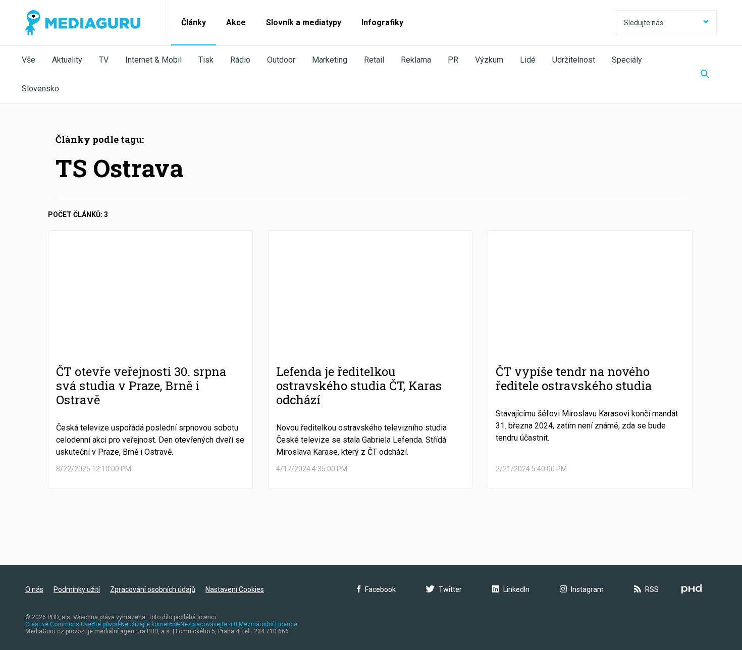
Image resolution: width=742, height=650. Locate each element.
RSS (652, 589)
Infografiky (382, 22)
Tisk (206, 60)
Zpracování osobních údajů (152, 589)
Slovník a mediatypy (303, 22)
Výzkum (489, 60)
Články (193, 22)
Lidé (528, 60)
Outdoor (281, 60)
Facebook (380, 589)
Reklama (416, 60)
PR (453, 60)
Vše (28, 60)
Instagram (587, 589)
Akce (236, 22)
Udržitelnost (573, 60)
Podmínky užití (77, 589)
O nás (34, 589)
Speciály (627, 60)
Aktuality (67, 60)
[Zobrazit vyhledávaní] (705, 74)
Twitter (450, 589)
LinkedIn (516, 589)
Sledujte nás (643, 23)
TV (104, 60)
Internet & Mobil (153, 60)
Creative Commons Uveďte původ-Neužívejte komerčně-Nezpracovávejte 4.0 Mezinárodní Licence (161, 624)
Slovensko (40, 88)
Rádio (240, 60)
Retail (374, 60)
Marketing (329, 60)
